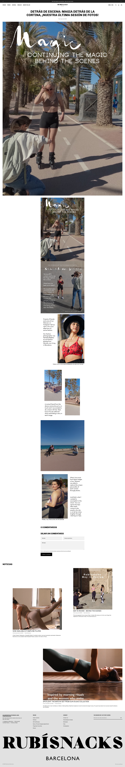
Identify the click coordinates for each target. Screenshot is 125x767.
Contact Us (65, 717)
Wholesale (65, 721)
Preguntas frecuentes (37, 726)
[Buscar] (115, 5)
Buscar (34, 728)
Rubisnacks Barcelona (10, 764)
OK (121, 717)
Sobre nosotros (36, 717)
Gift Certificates (36, 721)
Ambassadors (66, 726)
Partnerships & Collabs (68, 719)
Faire (64, 724)
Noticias (34, 719)
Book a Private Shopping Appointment (41, 724)
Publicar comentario (46, 554)
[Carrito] (121, 5)
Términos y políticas (118, 764)
